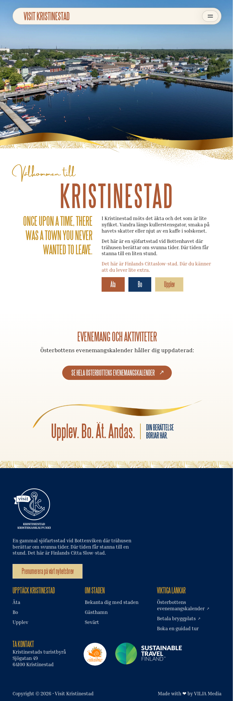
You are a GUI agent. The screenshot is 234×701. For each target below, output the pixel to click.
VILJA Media (207, 693)
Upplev (169, 284)
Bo (140, 284)
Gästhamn (96, 612)
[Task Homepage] (46, 16)
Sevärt (92, 622)
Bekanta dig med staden (111, 602)
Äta (113, 284)
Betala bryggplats (176, 618)
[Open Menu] (210, 16)
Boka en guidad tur (178, 628)
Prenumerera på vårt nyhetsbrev (48, 571)
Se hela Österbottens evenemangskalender (113, 372)
